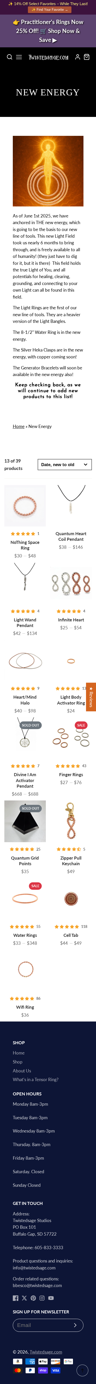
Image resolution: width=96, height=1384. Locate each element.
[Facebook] (15, 1298)
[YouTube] (51, 1298)
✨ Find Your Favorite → (49, 10)
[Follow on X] (24, 1298)
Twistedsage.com (46, 1352)
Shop (18, 1061)
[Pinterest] (33, 1298)
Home (19, 426)
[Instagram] (42, 1298)
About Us (22, 1070)
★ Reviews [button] (91, 697)
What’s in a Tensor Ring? (36, 1079)
